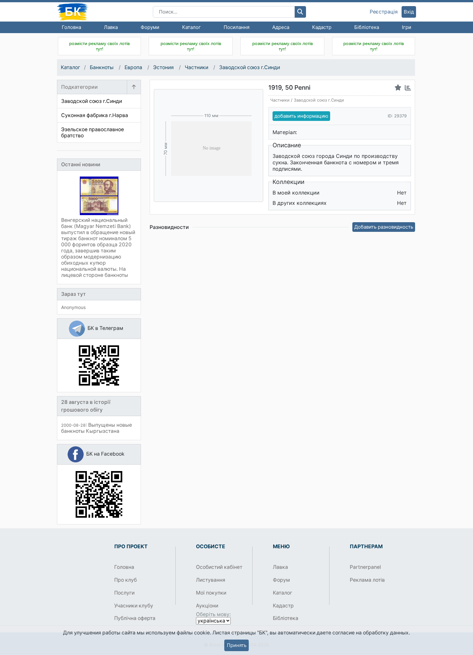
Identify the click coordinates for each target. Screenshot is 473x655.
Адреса (280, 27)
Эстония (164, 67)
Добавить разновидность (383, 227)
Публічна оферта (134, 618)
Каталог (191, 27)
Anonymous (73, 307)
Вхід (409, 12)
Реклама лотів (367, 580)
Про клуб (125, 580)
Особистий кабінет (219, 567)
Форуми (150, 27)
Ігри (406, 27)
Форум (281, 580)
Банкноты (102, 67)
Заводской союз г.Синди (249, 67)
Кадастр (321, 27)
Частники (197, 67)
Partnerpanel (365, 567)
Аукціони (207, 606)
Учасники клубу (133, 606)
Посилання (236, 27)
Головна (71, 27)
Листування (210, 580)
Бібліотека (366, 27)
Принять (236, 645)
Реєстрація (384, 11)
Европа (134, 67)
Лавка (111, 27)
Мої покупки (211, 593)
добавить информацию (301, 116)
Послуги (124, 593)
